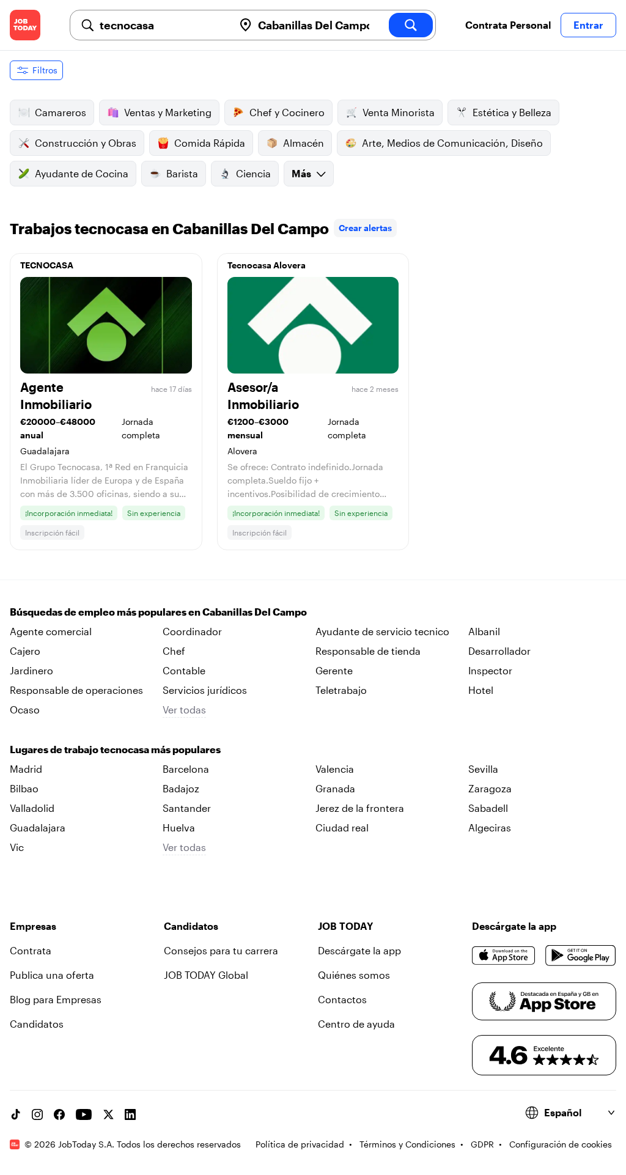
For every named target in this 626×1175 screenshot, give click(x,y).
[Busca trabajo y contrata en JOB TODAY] (25, 25)
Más (301, 173)
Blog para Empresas (55, 999)
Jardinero (31, 670)
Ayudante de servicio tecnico (382, 631)
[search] (411, 25)
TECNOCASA (46, 265)
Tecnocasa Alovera (266, 265)
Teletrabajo (341, 690)
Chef (174, 651)
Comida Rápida (209, 143)
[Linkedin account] (130, 1114)
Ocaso (25, 709)
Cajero (25, 651)
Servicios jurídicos (205, 690)
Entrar (588, 25)
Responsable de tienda (368, 651)
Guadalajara (37, 827)
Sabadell (488, 808)
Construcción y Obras (85, 143)
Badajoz (181, 788)
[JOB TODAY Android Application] (580, 955)
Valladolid (32, 808)
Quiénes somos (354, 975)
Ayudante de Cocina (81, 173)
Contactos (342, 999)
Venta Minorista (399, 112)
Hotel (480, 690)
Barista (182, 173)
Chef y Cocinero (287, 112)
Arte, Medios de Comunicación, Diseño (452, 143)
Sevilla (483, 769)
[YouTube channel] (84, 1114)
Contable (184, 670)
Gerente (334, 670)
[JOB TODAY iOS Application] (504, 955)
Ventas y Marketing (168, 112)
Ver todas (184, 709)
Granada (335, 788)
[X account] (108, 1114)
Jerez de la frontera (359, 808)
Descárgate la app (359, 950)
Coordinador (192, 631)
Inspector (490, 670)
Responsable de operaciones (76, 690)
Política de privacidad (300, 1144)
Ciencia (253, 173)
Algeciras (489, 827)
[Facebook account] (59, 1114)
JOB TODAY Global (206, 975)
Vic (17, 847)
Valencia (334, 769)
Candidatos (37, 1024)
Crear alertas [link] (365, 228)
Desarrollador (499, 651)
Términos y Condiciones (407, 1144)
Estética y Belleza (512, 112)
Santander (187, 808)
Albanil (484, 631)
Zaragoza (490, 788)
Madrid (26, 769)
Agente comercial (51, 631)
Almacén (303, 143)
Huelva (179, 827)
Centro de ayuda (356, 1024)
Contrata (30, 950)
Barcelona (186, 769)
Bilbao (24, 788)
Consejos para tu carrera (221, 950)
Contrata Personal (508, 25)
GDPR (482, 1144)
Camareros (60, 112)
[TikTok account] (15, 1114)
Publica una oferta (52, 975)
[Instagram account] (37, 1114)
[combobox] (162, 25)
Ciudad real (342, 827)
